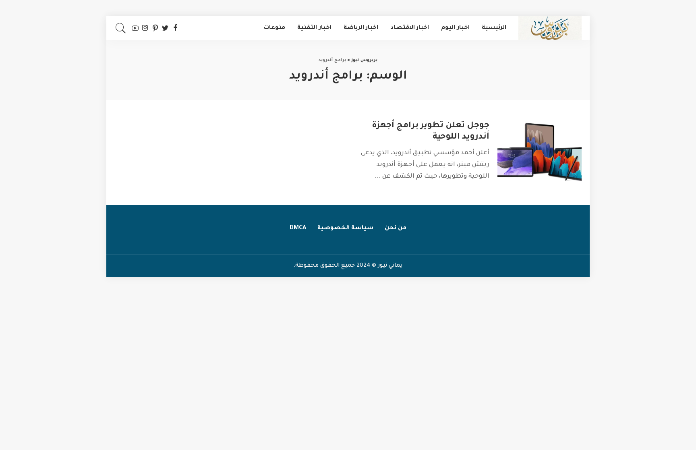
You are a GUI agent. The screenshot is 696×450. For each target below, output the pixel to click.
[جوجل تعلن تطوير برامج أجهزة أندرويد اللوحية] (539, 152)
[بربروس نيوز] (550, 28)
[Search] (120, 28)
